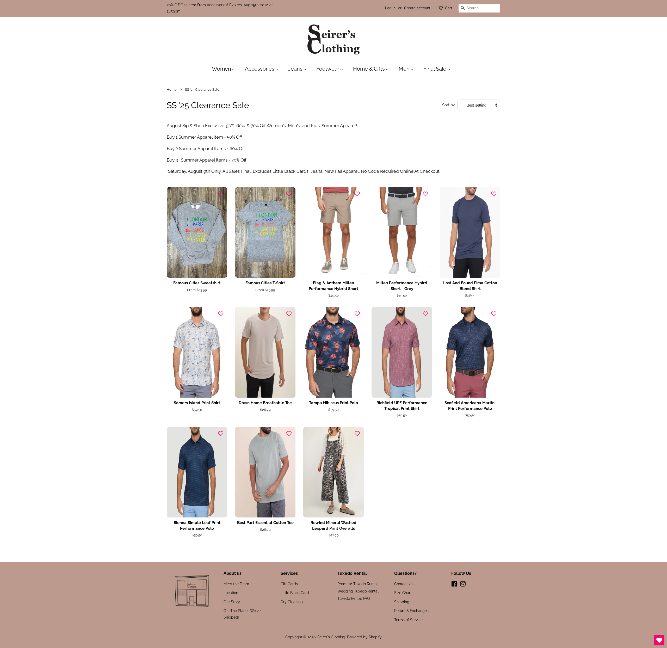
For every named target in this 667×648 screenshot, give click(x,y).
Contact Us (403, 584)
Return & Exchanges (411, 610)
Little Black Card (295, 592)
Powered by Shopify (364, 637)
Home (172, 89)
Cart (448, 8)
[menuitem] (225, 68)
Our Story (232, 602)
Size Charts (403, 592)
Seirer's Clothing (331, 637)
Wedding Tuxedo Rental (358, 591)
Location (231, 592)
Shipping (401, 602)
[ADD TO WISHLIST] (220, 193)
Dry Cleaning (292, 602)
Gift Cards (289, 584)
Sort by (448, 105)
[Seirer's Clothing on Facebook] (454, 585)
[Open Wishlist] (659, 640)
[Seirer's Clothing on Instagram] (463, 585)
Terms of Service (408, 620)
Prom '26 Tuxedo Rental (357, 584)
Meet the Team (236, 584)
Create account (417, 8)
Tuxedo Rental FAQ (353, 598)
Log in (390, 8)
